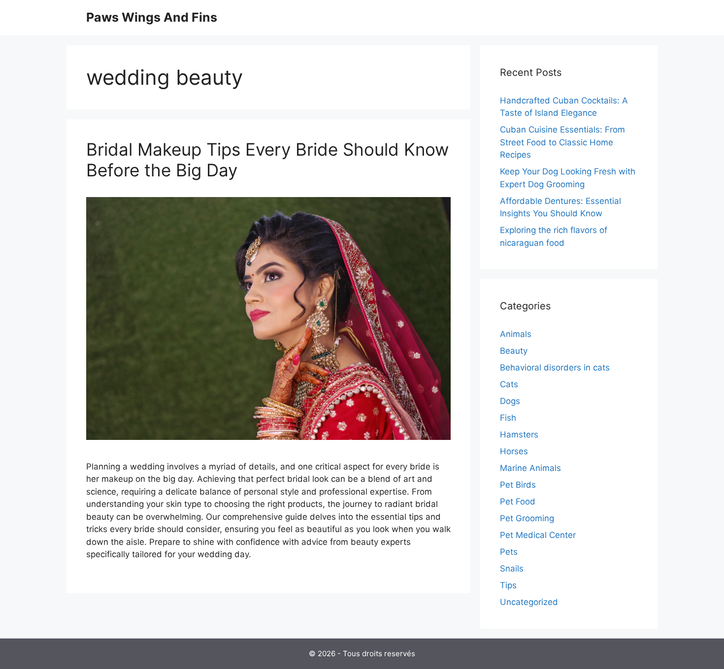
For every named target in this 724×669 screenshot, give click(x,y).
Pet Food (517, 501)
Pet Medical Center (538, 535)
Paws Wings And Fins (151, 17)
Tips (508, 585)
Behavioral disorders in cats (555, 367)
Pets (509, 552)
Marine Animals (530, 468)
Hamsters (519, 434)
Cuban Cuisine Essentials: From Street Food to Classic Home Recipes (562, 142)
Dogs (510, 401)
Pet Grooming (527, 518)
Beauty (513, 351)
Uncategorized (529, 602)
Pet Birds (518, 485)
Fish (508, 418)
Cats (509, 384)
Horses (514, 451)
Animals (515, 334)
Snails (512, 568)
